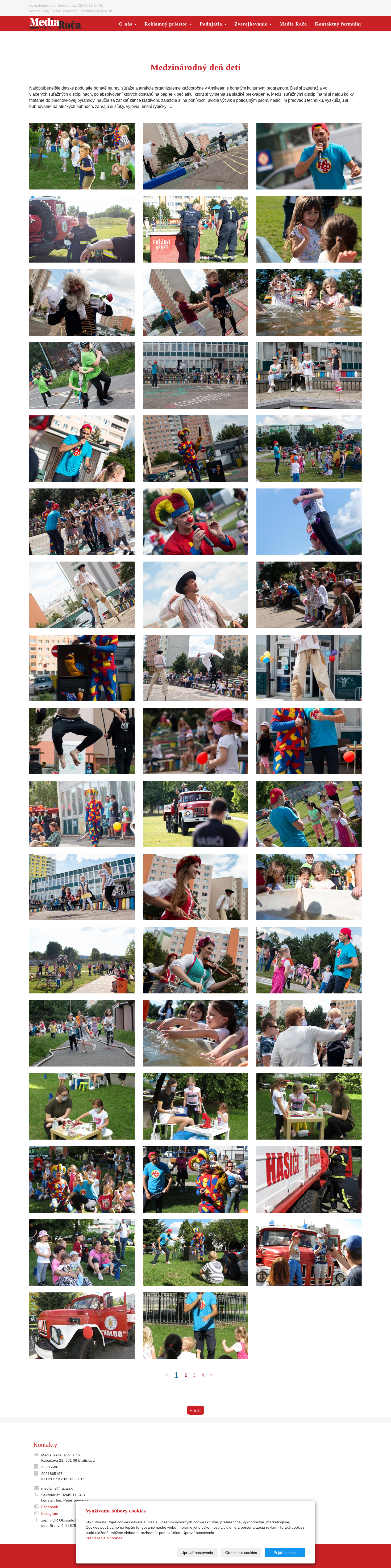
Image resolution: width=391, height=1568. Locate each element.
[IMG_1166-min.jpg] (82, 1033)
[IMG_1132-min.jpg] (82, 521)
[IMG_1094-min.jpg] (195, 448)
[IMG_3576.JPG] (82, 1252)
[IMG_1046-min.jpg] (309, 375)
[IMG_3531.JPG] (82, 1106)
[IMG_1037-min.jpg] (195, 741)
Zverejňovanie (251, 24)
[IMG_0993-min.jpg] (82, 302)
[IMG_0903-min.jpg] (309, 1033)
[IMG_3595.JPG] (82, 1179)
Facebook (49, 1507)
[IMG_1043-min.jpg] (82, 887)
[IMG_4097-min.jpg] (82, 448)
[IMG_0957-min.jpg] (82, 741)
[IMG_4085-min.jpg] (309, 521)
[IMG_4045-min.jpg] (195, 1033)
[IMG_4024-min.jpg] (195, 229)
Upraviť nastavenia (197, 1552)
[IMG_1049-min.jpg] (82, 814)
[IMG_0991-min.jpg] (195, 887)
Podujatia (212, 24)
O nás (126, 24)
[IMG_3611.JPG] (309, 1252)
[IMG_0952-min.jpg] (82, 595)
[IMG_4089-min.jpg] (309, 814)
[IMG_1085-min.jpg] (309, 595)
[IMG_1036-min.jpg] (195, 302)
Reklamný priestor (166, 24)
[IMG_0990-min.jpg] (195, 960)
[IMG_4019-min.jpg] (195, 814)
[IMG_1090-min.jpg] (82, 668)
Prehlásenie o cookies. (105, 1538)
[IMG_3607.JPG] (82, 1325)
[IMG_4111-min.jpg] (195, 521)
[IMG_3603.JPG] (309, 1179)
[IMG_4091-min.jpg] (309, 448)
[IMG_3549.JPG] (82, 156)
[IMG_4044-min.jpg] (309, 229)
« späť (195, 1410)
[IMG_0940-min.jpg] (195, 668)
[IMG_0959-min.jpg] (195, 156)
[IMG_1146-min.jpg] (82, 375)
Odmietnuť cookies (241, 1552)
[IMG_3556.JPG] (195, 1325)
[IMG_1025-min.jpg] (195, 375)
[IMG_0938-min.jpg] (195, 595)
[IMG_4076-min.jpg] (309, 960)
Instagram (49, 1513)
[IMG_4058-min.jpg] (82, 960)
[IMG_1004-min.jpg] (309, 741)
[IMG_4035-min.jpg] (309, 887)
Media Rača (293, 24)
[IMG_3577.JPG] (195, 1179)
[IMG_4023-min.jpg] (82, 229)
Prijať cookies (285, 1552)
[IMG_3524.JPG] (195, 1106)
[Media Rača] (55, 23)
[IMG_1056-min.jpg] (309, 156)
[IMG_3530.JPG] (309, 1106)
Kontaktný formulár (338, 24)
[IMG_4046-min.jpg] (309, 302)
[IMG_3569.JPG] (195, 1252)
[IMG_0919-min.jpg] (309, 668)
